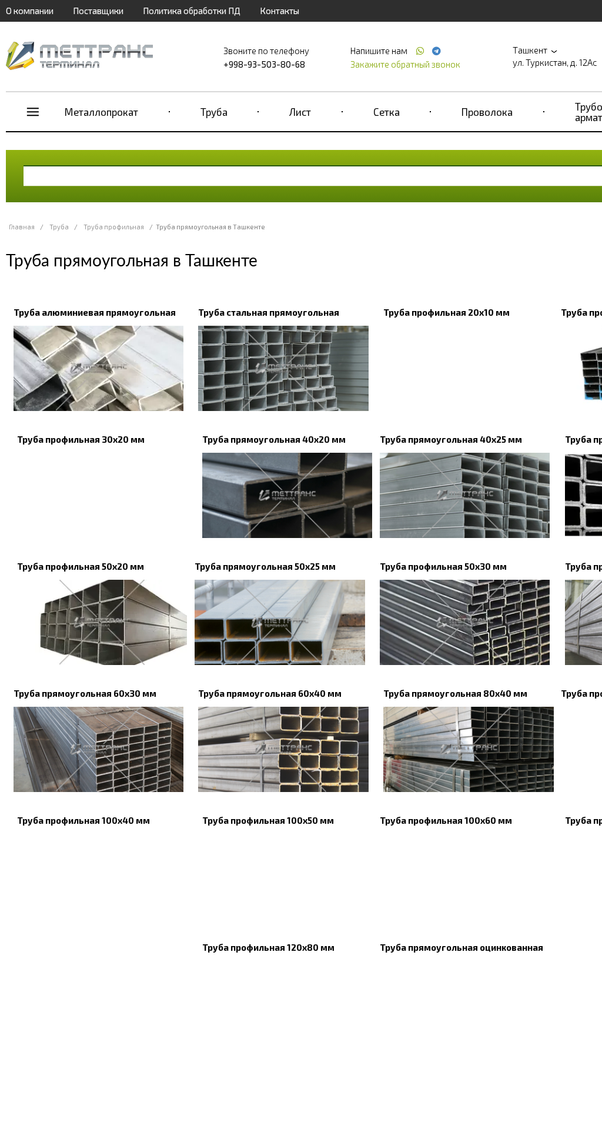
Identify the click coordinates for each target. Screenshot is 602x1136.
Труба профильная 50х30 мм (443, 566)
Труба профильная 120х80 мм (268, 947)
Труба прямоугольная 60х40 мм (270, 693)
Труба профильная (113, 226)
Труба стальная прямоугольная (268, 312)
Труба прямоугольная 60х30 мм (85, 693)
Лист (300, 111)
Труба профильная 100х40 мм (83, 820)
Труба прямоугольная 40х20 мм (274, 439)
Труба (214, 111)
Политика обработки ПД (191, 10)
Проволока (487, 111)
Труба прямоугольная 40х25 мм (451, 439)
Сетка (386, 111)
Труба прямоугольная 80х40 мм (455, 693)
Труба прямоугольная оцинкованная (461, 947)
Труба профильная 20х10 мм (446, 312)
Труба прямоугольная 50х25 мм (265, 566)
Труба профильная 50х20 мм (80, 566)
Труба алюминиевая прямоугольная (95, 312)
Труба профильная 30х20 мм (81, 439)
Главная (22, 226)
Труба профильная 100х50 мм (268, 820)
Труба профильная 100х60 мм (446, 820)
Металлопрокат (101, 111)
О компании (29, 10)
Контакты (279, 10)
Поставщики (98, 10)
